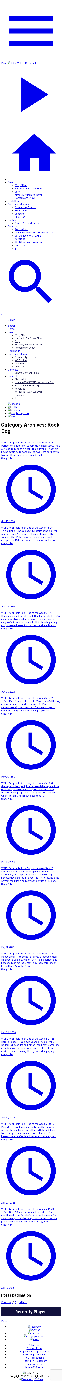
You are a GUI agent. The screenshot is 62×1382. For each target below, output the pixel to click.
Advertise (20, 238)
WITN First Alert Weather (28, 241)
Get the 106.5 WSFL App (28, 235)
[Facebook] (14, 403)
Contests (13, 219)
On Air (11, 182)
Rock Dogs (14, 200)
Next (24, 1302)
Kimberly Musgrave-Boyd (28, 194)
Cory (17, 191)
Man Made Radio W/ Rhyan (29, 188)
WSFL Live (21, 210)
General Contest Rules (27, 223)
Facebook (20, 245)
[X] (13, 406)
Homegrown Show (25, 197)
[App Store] (14, 410)
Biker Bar (20, 216)
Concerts (20, 213)
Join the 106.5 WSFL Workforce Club (34, 232)
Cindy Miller (21, 185)
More (4, 1320)
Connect (12, 226)
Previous (6, 1302)
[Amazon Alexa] (12, 416)
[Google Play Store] (18, 413)
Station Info (21, 229)
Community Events (18, 204)
